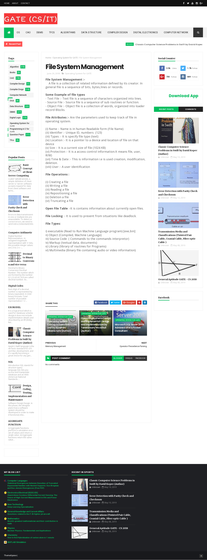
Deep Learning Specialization (20, 507)
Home (7, 3)
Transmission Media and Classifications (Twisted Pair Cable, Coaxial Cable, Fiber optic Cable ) (110, 515)
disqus (128, 358)
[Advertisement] (96, 274)
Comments (190, 109)
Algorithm (14, 67)
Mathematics (13, 519)
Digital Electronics (145, 32)
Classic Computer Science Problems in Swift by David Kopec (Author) (164, 44)
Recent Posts (166, 109)
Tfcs (12, 140)
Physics (11, 528)
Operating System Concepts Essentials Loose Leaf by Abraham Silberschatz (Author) (62, 326)
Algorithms (68, 32)
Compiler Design (118, 32)
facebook (140, 358)
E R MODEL (14, 307)
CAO (28, 32)
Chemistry (12, 535)
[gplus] (201, 3)
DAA (12, 101)
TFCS (52, 32)
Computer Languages (17, 481)
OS (18, 32)
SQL (10, 362)
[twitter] (188, 3)
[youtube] (192, 3)
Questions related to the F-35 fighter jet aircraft (28, 514)
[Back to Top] (201, 556)
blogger (118, 358)
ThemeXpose (10, 555)
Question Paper (17, 134)
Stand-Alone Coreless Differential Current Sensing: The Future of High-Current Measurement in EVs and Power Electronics (32, 497)
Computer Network (176, 32)
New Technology (15, 504)
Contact (25, 3)
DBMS (40, 32)
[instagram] (197, 3)
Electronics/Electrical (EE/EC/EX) (22, 493)
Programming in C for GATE (19, 129)
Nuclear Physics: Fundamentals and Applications (29, 530)
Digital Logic (15, 118)
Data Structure (91, 32)
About (15, 3)
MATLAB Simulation (16, 542)
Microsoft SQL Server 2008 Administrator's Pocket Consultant (129, 327)
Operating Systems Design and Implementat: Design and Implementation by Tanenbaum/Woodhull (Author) (96, 324)
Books (120, 44)
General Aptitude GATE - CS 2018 (177, 279)
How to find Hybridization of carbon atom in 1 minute (30, 537)
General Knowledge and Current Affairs (25, 511)
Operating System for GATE (19, 124)
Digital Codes (15, 286)
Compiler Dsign (17, 89)
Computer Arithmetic (20, 232)
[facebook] (183, 3)
